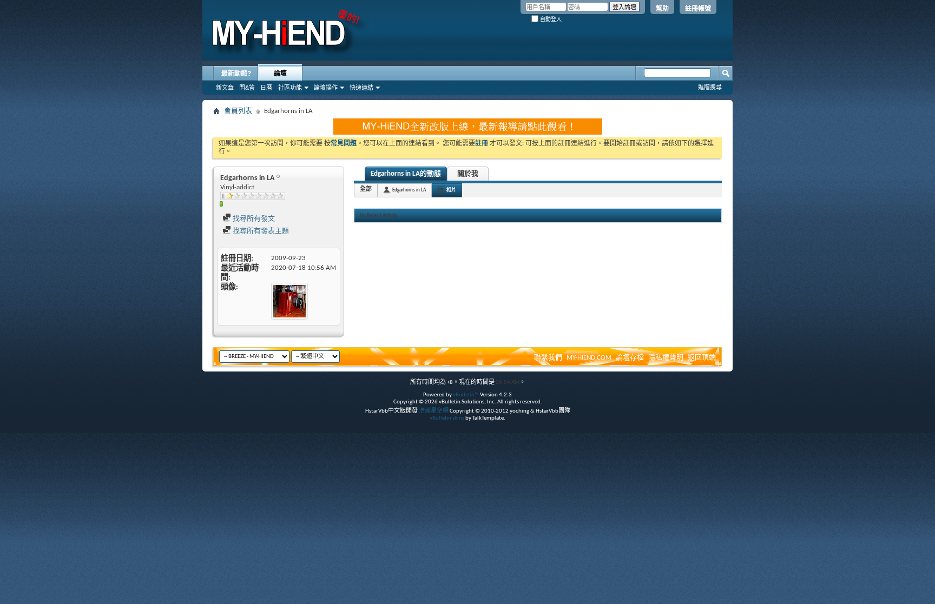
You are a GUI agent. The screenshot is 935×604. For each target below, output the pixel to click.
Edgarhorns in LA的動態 (406, 173)
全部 (366, 190)
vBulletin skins (447, 418)
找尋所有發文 (253, 218)
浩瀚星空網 (434, 411)
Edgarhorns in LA (409, 190)
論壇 (280, 73)
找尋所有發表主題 (260, 231)
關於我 (467, 173)
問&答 (247, 87)
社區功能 (290, 87)
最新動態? (236, 73)
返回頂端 (702, 357)
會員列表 (238, 111)
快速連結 (361, 87)
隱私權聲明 (665, 357)
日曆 (266, 87)
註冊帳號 (698, 8)
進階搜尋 (710, 87)
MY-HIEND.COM (589, 357)
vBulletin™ (466, 395)
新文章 (225, 87)
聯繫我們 (548, 357)
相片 (451, 190)
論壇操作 (326, 87)
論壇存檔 (630, 357)
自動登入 (550, 19)
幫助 (662, 8)
